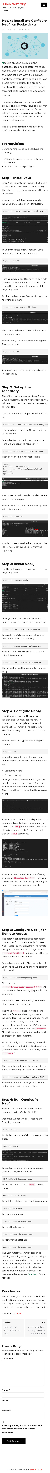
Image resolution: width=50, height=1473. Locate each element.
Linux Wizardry (14, 4)
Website (6, 1410)
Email (5, 1400)
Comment (8, 1358)
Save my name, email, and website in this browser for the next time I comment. (22, 1428)
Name (6, 1390)
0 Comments (23, 29)
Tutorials (16, 1314)
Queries (32, 1274)
